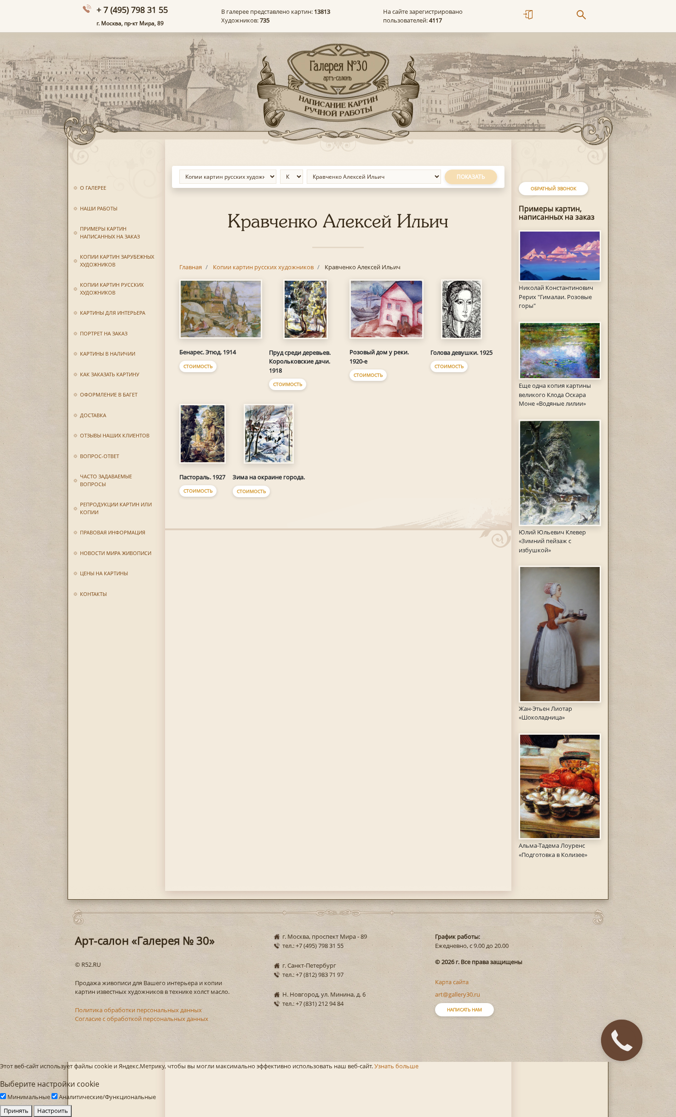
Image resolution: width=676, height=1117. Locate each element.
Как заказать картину (109, 374)
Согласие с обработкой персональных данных (141, 1019)
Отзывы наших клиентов (114, 435)
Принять (16, 1110)
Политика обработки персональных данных (138, 1010)
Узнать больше (396, 1066)
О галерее (93, 187)
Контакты (93, 593)
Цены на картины (104, 573)
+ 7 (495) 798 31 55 (132, 9)
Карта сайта (452, 982)
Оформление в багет (108, 394)
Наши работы (98, 208)
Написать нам (464, 1009)
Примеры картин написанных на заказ (110, 232)
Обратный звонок (553, 188)
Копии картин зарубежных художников (117, 260)
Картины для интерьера (112, 312)
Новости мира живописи (115, 553)
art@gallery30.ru (457, 994)
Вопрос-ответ (99, 456)
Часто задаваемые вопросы (106, 480)
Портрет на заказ (103, 333)
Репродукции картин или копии (116, 508)
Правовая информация (112, 532)
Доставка (93, 415)
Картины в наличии (107, 353)
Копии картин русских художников (111, 288)
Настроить (52, 1110)
